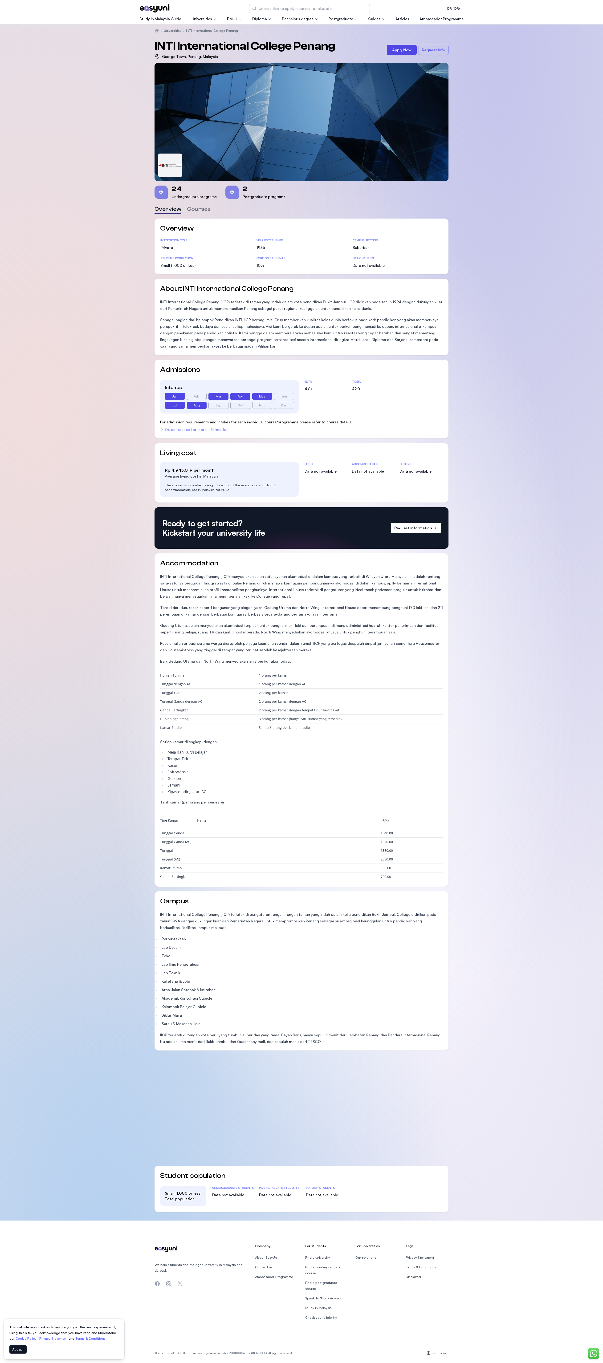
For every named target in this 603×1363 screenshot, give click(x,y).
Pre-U (232, 18)
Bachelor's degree (298, 18)
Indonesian (440, 1353)
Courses (199, 209)
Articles (402, 18)
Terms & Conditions (90, 1338)
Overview (168, 209)
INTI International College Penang (212, 30)
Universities (201, 18)
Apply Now (402, 50)
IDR (453, 8)
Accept (18, 1349)
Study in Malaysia (318, 1308)
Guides (374, 18)
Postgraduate (341, 18)
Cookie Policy (26, 1338)
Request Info (433, 50)
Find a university (317, 1257)
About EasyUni (266, 1257)
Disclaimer (413, 1277)
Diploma (259, 18)
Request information (413, 528)
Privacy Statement (54, 1338)
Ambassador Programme (442, 18)
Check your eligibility (321, 1317)
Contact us (264, 1267)
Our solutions (365, 1257)
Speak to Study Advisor (323, 1298)
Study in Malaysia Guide (160, 18)
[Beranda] (157, 30)
